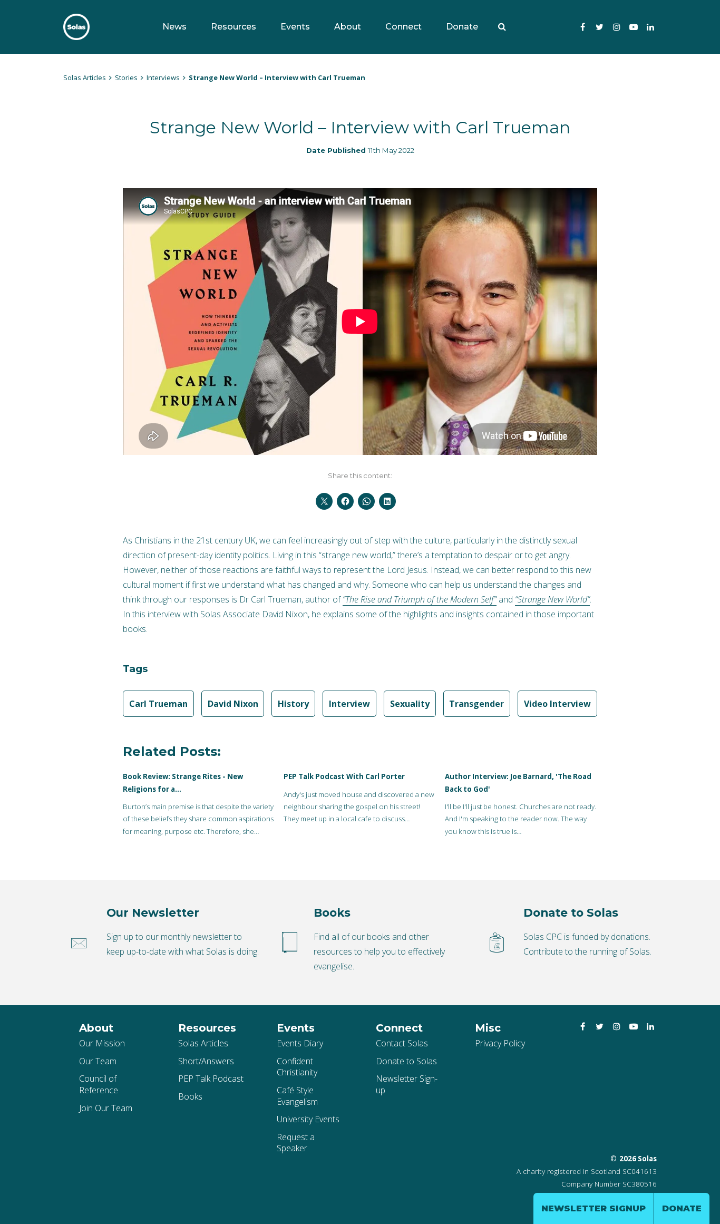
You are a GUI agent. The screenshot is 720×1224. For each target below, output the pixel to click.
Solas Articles (203, 1043)
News (174, 27)
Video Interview (557, 704)
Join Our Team (105, 1108)
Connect (403, 27)
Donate (462, 27)
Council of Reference (98, 1084)
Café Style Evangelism (297, 1096)
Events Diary (300, 1043)
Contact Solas (402, 1043)
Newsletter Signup (593, 1208)
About (347, 27)
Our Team (97, 1061)
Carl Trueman (158, 704)
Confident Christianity (297, 1067)
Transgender (476, 704)
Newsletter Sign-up (406, 1084)
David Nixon (233, 704)
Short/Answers (206, 1061)
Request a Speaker (296, 1142)
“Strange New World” (552, 599)
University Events (308, 1119)
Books (190, 1096)
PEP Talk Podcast (211, 1078)
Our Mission (102, 1043)
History (293, 704)
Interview (349, 704)
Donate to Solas (406, 1061)
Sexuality (410, 704)
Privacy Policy (500, 1043)
